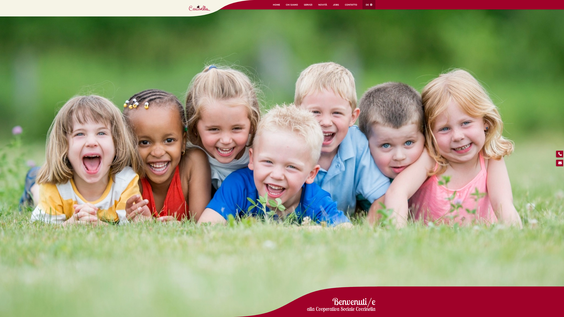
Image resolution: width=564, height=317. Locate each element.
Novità (322, 4)
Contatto (351, 4)
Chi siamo (292, 4)
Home (276, 4)
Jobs (336, 4)
